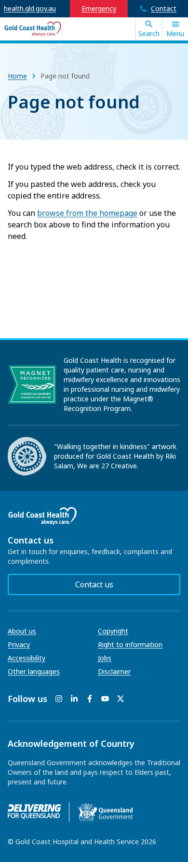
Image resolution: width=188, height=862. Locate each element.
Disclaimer (114, 671)
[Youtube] (105, 699)
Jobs (104, 658)
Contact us (94, 584)
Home (17, 75)
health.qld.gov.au (30, 8)
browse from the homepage (87, 213)
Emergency (98, 8)
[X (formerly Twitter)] (120, 699)
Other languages (34, 671)
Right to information (130, 644)
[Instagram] (59, 699)
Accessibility (26, 658)
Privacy (19, 644)
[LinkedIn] (74, 699)
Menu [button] (175, 33)
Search (149, 33)
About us (22, 631)
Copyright (113, 631)
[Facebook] (90, 699)
